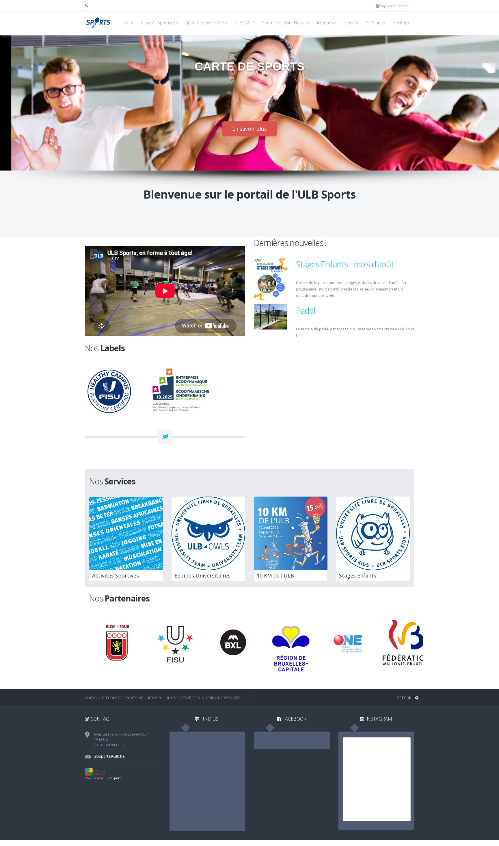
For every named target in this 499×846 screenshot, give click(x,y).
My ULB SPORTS (394, 5)
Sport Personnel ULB (205, 22)
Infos (126, 22)
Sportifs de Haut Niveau (284, 22)
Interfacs (325, 22)
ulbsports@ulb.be (109, 756)
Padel (305, 310)
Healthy (400, 22)
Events (349, 22)
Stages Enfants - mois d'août (345, 264)
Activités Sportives (158, 22)
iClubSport (113, 778)
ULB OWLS (245, 22)
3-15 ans (374, 22)
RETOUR (404, 697)
